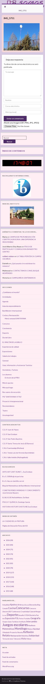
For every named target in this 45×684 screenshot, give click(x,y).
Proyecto (13, 632)
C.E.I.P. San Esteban (9, 434)
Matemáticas (8, 629)
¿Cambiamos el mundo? (11, 292)
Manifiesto (31, 625)
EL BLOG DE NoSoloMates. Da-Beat (15, 497)
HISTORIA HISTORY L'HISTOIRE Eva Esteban (19, 507)
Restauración (15, 636)
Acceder (5, 652)
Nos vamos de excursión (11, 392)
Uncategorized (7, 415)
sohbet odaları (8, 256)
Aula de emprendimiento (11, 306)
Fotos (21, 618)
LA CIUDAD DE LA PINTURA (13, 521)
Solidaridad (34, 635)
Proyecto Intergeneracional (12, 401)
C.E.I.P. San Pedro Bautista (12, 439)
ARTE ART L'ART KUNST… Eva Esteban (17, 472)
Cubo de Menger (35, 612)
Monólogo (21, 628)
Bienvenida (33, 605)
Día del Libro (7, 338)
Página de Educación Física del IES (15, 526)
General (5, 361)
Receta (20, 632)
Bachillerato (25, 605)
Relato (6, 635)
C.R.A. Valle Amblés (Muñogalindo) (15, 457)
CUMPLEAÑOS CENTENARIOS (24, 278)
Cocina (12, 608)
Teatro (5, 411)
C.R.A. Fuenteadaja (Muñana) (13, 448)
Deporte (5, 333)
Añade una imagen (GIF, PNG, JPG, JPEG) (21, 122)
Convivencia (7, 328)
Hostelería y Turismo (10, 370)
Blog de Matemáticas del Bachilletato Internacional (21, 486)
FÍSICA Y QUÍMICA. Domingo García (16, 502)
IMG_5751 (23, 10)
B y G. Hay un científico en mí (13, 481)
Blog (38, 605)
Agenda (5, 301)
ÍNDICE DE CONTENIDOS (13, 151)
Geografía (35, 618)
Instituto (22, 622)
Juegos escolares (15, 625)
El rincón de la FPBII (12, 378)
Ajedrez (13, 604)
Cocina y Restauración (10, 315)
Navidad (36, 629)
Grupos (4, 622)
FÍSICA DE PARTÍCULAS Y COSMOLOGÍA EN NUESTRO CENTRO (19, 249)
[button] (22, 36)
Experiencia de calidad (10, 347)
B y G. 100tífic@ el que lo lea (12, 476)
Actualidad (6, 605)
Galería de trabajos (9, 356)
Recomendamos (8, 406)
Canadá (5, 608)
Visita (23, 638)
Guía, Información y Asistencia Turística (17, 365)
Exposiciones (7, 351)
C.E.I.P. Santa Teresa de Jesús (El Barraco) (17, 443)
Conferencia (16, 612)
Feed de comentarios (10, 662)
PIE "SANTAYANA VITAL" (12, 397)
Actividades (6, 297)
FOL (17, 618)
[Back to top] (40, 678)
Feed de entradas (8, 657)
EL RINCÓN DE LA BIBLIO (12, 342)
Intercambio (31, 621)
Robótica (24, 636)
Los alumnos (7, 374)
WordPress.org (8, 666)
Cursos (4, 615)
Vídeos (29, 639)
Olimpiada (5, 632)
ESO (3, 618)
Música (30, 629)
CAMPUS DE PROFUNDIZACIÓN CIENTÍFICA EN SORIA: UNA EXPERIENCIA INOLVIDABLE (19, 239)
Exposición (10, 618)
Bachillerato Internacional (12, 311)
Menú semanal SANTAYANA (15, 318)
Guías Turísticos (13, 622)
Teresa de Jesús (7, 639)
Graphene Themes (19, 681)
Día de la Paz (34, 615)
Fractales (27, 618)
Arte (19, 605)
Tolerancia (17, 639)
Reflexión (28, 631)
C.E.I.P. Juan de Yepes (10, 430)
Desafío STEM (23, 615)
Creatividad (25, 611)
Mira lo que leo (7, 383)
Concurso (6, 324)
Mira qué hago (7, 387)
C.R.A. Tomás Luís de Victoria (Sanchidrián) (18, 453)
